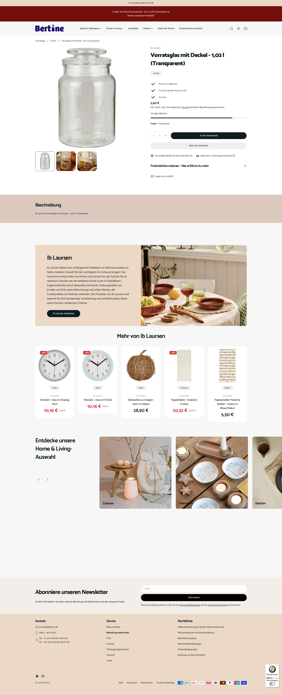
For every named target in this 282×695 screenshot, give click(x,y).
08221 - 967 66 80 (47, 633)
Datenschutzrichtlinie (217, 605)
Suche (109, 661)
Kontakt (110, 644)
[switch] (272, 684)
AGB (121, 683)
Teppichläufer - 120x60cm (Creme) (184, 402)
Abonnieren (194, 597)
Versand (185, 107)
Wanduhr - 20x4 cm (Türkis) (98, 400)
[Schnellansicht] (66, 355)
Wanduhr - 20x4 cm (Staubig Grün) (54, 402)
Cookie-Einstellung (165, 683)
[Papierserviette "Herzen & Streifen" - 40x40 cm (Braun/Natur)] (227, 365)
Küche (53, 41)
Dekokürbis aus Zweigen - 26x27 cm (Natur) (141, 402)
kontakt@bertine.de (48, 627)
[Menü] (277, 666)
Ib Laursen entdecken (63, 313)
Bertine (46, 683)
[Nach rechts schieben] (47, 479)
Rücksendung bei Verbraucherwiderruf (196, 633)
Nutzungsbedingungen (190, 605)
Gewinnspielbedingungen (189, 644)
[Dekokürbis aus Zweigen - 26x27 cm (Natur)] (141, 365)
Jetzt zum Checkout (198, 146)
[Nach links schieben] (38, 479)
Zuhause (184, 388)
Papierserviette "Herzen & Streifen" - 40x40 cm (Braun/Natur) (227, 404)
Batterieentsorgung (187, 638)
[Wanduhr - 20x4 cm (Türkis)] (97, 365)
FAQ (108, 638)
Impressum (131, 683)
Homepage (40, 41)
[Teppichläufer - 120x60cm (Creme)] (184, 365)
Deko (54, 388)
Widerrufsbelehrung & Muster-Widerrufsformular (201, 627)
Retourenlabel (113, 627)
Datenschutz (147, 683)
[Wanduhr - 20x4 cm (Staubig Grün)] (54, 365)
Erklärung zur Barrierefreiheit (191, 655)
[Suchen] (231, 28)
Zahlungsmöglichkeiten (117, 649)
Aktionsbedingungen (187, 649)
